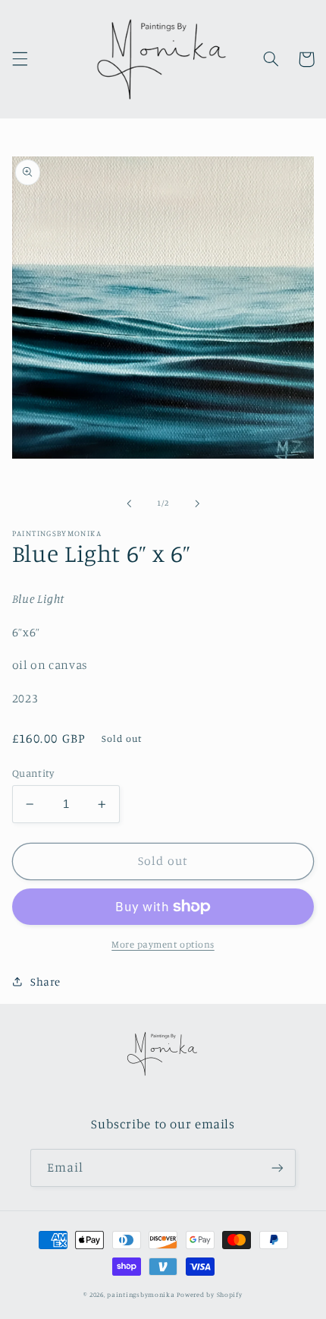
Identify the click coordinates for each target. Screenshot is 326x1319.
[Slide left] (129, 503)
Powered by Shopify (209, 1294)
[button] (19, 59)
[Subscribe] (277, 1167)
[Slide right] (197, 503)
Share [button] (45, 981)
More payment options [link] (163, 944)
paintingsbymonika (141, 1294)
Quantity (33, 773)
